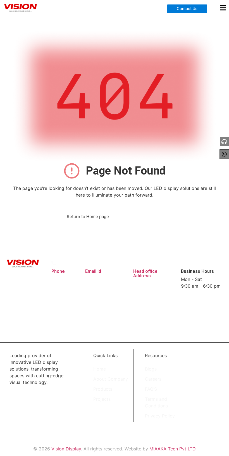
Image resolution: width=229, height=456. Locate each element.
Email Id (93, 271)
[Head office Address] (135, 263)
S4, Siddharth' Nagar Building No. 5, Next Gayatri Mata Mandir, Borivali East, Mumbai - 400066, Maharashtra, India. (153, 304)
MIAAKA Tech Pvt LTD (172, 449)
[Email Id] (87, 263)
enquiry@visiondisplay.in (111, 279)
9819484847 (64, 279)
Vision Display (66, 449)
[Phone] (53, 263)
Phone (58, 271)
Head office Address (145, 273)
